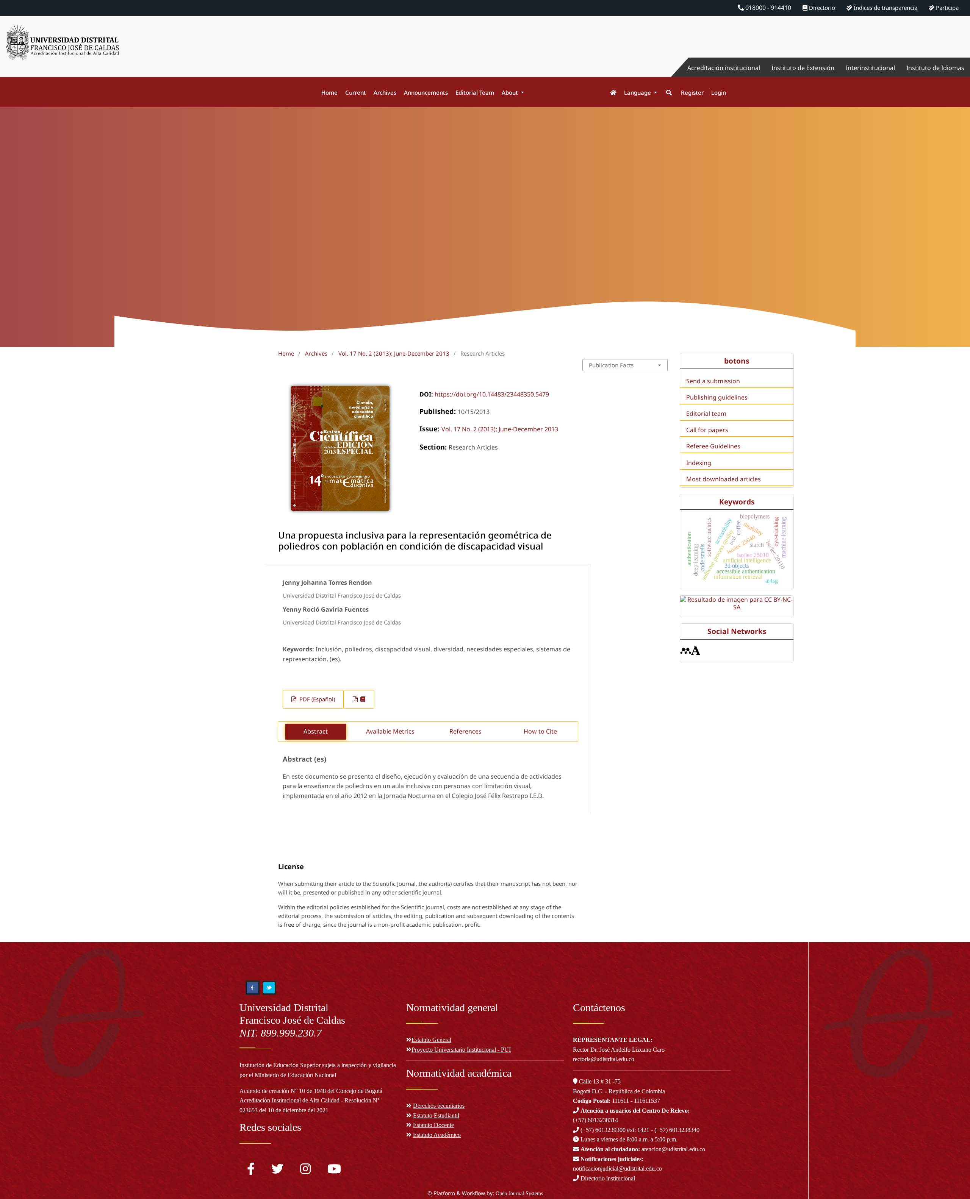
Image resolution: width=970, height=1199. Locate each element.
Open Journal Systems (519, 1193)
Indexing (698, 463)
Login (718, 92)
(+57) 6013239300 (603, 1130)
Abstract (316, 731)
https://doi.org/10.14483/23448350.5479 (492, 394)
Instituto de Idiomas (935, 68)
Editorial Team (474, 92)
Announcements (426, 92)
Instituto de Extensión (802, 68)
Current (355, 92)
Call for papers (707, 430)
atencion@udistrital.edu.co (642, 1149)
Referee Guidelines (713, 446)
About (510, 92)
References (465, 731)
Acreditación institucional (723, 68)
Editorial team (706, 413)
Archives (385, 92)
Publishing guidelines (717, 397)
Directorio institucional (607, 1178)
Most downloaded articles (723, 479)
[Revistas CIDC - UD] (609, 92)
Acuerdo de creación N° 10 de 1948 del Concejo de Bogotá (310, 1091)
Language (638, 92)
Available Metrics (390, 731)
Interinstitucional (870, 68)
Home (329, 92)
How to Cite (540, 731)
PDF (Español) (316, 699)
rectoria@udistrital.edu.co (603, 1059)
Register (692, 92)
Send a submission (713, 381)
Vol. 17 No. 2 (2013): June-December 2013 (393, 353)
